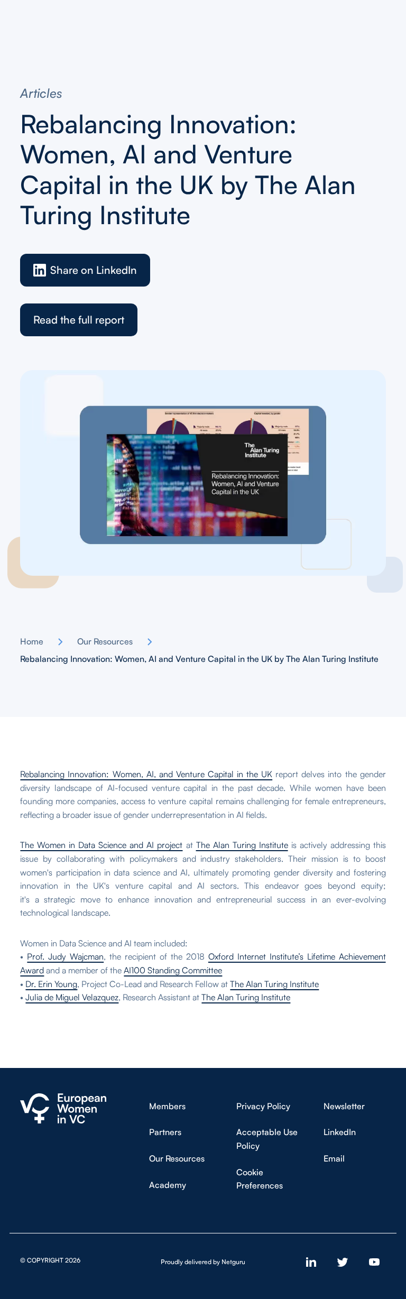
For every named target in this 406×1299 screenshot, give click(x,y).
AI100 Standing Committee (173, 970)
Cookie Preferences (259, 1179)
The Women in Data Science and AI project (101, 845)
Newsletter (344, 1106)
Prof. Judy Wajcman (65, 956)
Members (167, 1106)
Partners (165, 1132)
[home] (63, 1108)
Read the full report (78, 319)
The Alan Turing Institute (242, 845)
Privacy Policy (263, 1106)
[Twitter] (342, 1262)
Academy (167, 1185)
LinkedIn (340, 1132)
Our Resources (105, 641)
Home (31, 641)
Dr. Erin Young (51, 984)
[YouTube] (374, 1262)
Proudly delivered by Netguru (203, 1262)
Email (334, 1158)
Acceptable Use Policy (267, 1139)
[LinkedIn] (310, 1262)
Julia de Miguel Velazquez (71, 997)
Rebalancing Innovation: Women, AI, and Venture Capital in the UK (146, 774)
